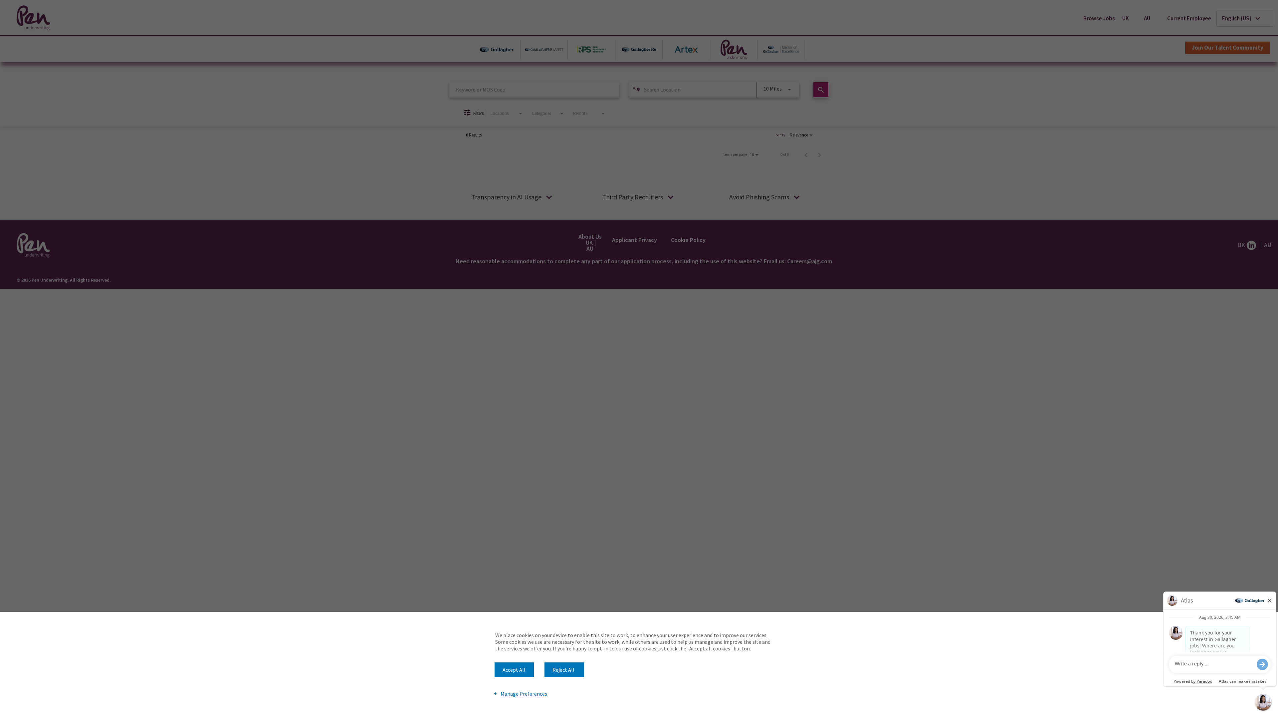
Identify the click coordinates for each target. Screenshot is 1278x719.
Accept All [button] (514, 669)
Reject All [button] (563, 669)
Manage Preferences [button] (524, 693)
